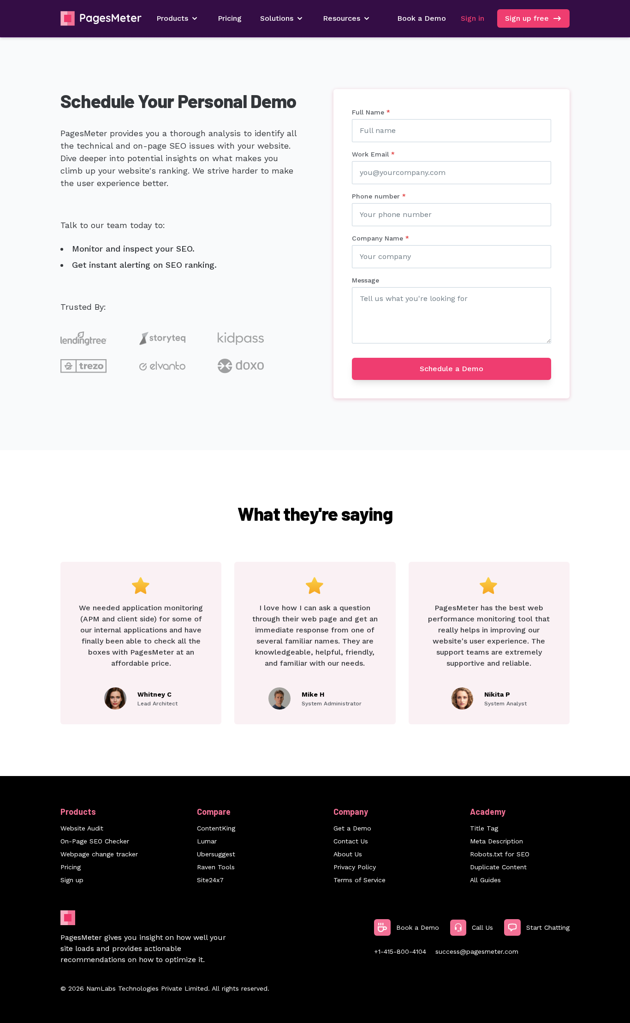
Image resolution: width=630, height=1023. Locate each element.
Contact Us (350, 841)
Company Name (380, 238)
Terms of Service (359, 880)
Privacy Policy (354, 867)
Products (172, 18)
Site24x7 (210, 880)
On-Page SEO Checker (94, 841)
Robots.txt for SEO (499, 854)
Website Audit (81, 828)
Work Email (373, 154)
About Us (347, 854)
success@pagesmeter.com (476, 951)
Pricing (230, 18)
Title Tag (484, 828)
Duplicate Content (498, 867)
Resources (341, 18)
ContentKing (216, 828)
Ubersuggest (216, 854)
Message (365, 280)
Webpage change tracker (99, 854)
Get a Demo (352, 828)
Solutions (276, 18)
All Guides (485, 880)
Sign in (472, 18)
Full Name (371, 112)
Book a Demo (421, 18)
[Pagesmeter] (101, 18)
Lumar (207, 841)
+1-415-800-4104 (400, 951)
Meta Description (496, 841)
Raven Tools (216, 867)
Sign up (71, 880)
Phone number (379, 196)
